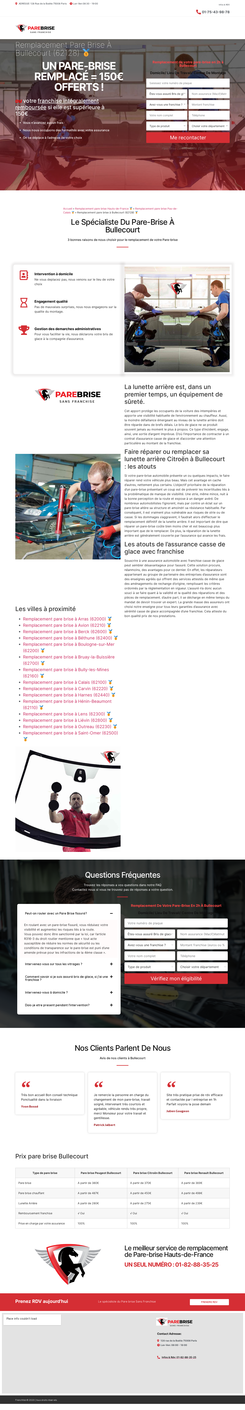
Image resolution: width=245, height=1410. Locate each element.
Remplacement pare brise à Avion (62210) (65, 625)
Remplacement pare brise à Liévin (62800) (65, 720)
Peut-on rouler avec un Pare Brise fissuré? (56, 913)
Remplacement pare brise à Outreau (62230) (68, 726)
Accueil (67, 208)
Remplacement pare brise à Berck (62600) (65, 631)
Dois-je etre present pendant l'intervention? (57, 1005)
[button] (69, 913)
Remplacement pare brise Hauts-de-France (102, 208)
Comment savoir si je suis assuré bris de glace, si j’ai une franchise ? (66, 978)
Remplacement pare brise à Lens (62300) (64, 713)
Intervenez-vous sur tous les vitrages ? (53, 964)
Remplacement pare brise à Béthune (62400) (68, 637)
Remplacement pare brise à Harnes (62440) (67, 694)
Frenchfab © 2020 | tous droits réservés (36, 1399)
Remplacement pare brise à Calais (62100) (65, 682)
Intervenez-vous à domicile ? (46, 992)
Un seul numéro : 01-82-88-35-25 (171, 1264)
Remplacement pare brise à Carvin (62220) (66, 688)
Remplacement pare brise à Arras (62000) (65, 618)
